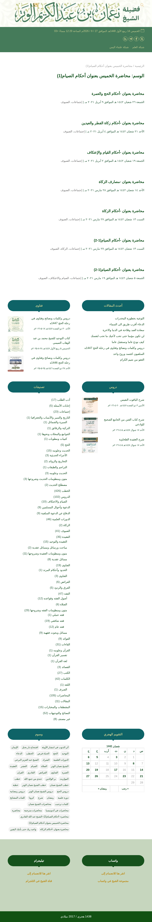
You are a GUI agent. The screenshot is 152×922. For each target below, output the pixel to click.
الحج (67, 444)
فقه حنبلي (58, 614)
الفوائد (66, 638)
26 (96, 776)
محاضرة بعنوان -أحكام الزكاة (123, 211)
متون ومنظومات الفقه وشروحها (48, 610)
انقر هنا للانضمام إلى (113, 873)
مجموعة (124, 881)
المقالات (65, 701)
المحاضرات (63, 695)
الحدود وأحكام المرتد (55, 570)
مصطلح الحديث (58, 484)
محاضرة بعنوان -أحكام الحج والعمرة (118, 94)
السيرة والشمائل (57, 422)
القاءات (66, 644)
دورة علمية (63, 797)
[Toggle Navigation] (36, 5)
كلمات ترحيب (61, 804)
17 (115, 769)
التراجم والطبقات (57, 467)
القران (20, 772)
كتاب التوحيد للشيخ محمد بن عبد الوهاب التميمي (51, 341)
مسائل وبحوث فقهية (55, 632)
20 (87, 769)
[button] (142, 895)
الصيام (34, 766)
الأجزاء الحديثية (58, 455)
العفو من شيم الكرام (132, 359)
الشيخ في (112, 881)
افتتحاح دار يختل (30, 747)
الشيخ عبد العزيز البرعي (27, 759)
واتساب (102, 881)
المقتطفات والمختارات (57, 707)
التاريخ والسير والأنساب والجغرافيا (50, 417)
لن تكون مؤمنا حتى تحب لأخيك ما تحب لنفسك (117, 336)
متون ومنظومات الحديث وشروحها (47, 478)
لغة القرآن (61, 661)
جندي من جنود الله (33, 779)
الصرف (63, 689)
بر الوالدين (51, 779)
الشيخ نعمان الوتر (59, 766)
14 (141, 769)
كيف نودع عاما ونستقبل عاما (128, 342)
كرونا (31, 797)
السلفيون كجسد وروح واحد (128, 353)
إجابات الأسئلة (62, 405)
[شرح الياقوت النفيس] (90, 406)
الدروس (65, 496)
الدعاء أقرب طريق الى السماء (126, 324)
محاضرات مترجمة (33, 810)
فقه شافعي (57, 620)
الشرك (46, 759)
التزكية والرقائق (61, 428)
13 (87, 763)
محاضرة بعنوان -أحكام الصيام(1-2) (119, 240)
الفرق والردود (62, 587)
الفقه (67, 593)
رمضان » (102, 788)
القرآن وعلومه (61, 650)
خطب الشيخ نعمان (59, 785)
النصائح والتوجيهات (59, 713)
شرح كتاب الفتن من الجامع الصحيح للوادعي (124, 422)
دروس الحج (62, 791)
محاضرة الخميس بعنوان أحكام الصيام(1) (48, 823)
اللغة (67, 684)
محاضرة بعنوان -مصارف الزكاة (121, 182)
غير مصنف (64, 719)
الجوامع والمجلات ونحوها (56, 434)
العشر (24, 766)
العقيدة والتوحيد (58, 541)
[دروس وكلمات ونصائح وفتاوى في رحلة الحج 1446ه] (16, 364)
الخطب (66, 490)
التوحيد (65, 753)
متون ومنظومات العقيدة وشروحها (47, 553)
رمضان (50, 797)
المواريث (64, 779)
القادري (31, 772)
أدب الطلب (63, 399)
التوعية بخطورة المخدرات (129, 318)
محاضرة (16, 810)
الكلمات (65, 678)
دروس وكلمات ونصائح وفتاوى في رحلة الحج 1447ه (114, 347)
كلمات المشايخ (17, 797)
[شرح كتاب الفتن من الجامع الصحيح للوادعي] (90, 426)
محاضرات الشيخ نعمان (39, 804)
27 (87, 776)
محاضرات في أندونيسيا (57, 810)
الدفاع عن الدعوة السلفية (55, 513)
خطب (17, 779)
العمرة (65, 772)
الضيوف (65, 102)
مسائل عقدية (59, 559)
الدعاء (19, 753)
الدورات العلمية (61, 519)
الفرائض (65, 581)
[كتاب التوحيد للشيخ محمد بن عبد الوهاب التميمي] (16, 344)
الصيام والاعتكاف (59, 278)
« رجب (125, 788)
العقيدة (66, 536)
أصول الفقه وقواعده (55, 598)
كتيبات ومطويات (57, 438)
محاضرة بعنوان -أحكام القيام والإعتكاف (115, 152)
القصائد (66, 667)
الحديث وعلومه (61, 450)
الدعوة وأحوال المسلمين (56, 507)
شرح (40, 797)
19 (96, 769)
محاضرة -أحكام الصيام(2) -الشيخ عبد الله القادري (44, 816)
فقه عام (59, 626)
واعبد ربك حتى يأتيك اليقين (23, 829)
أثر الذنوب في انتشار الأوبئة (55, 747)
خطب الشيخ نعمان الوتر (34, 785)
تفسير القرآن (59, 655)
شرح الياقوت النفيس (132, 399)
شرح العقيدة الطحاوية (131, 439)
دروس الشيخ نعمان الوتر (41, 791)
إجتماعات (77, 102)
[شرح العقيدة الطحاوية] (90, 446)
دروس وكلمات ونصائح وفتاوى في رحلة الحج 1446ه (50, 360)
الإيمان (14, 747)
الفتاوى (66, 565)
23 (124, 776)
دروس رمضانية (17, 791)
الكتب (66, 672)
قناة (50, 881)
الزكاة (64, 248)
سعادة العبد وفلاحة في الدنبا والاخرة (123, 330)
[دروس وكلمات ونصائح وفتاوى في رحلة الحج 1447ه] (16, 325)
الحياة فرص (43, 753)
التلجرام (31, 881)
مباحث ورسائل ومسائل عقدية (49, 547)
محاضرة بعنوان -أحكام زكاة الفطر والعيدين (112, 123)
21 (141, 776)
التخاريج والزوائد (57, 461)
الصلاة (63, 604)
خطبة (15, 785)
